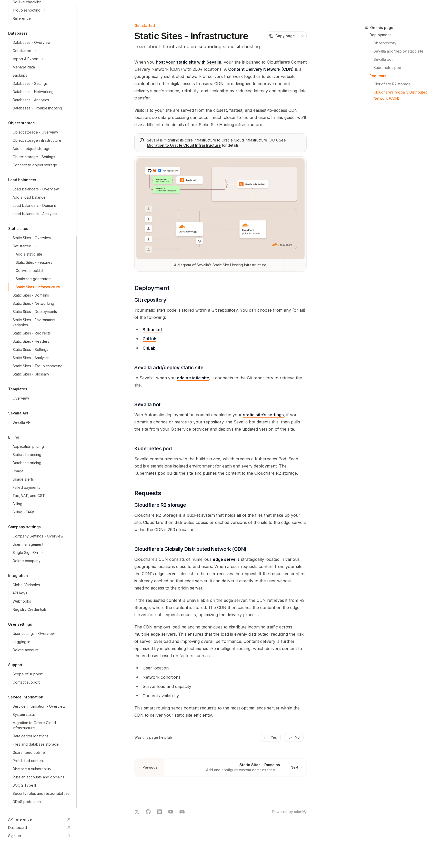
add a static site (193, 377)
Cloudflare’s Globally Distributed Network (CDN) (401, 95)
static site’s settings (263, 414)
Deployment (380, 35)
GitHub (149, 338)
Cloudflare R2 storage (392, 84)
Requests (377, 76)
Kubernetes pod (387, 67)
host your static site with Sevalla (188, 62)
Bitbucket (152, 329)
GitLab (149, 348)
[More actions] (302, 36)
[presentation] (39, 406)
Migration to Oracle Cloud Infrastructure (184, 145)
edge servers (226, 559)
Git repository (385, 43)
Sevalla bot (383, 59)
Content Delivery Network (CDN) (261, 69)
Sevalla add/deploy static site (399, 51)
